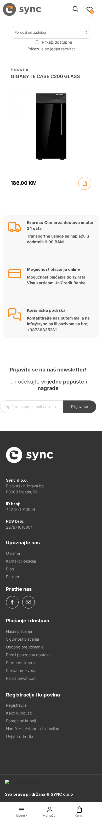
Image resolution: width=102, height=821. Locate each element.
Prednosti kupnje (21, 662)
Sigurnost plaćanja (22, 639)
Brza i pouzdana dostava (28, 654)
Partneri (13, 576)
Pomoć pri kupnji (21, 720)
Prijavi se (79, 406)
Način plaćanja (19, 631)
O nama (13, 553)
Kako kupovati (19, 713)
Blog (10, 568)
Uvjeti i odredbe (20, 736)
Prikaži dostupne (57, 42)
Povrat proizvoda (21, 670)
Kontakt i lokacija (21, 561)
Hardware (19, 69)
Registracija (16, 705)
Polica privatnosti (21, 678)
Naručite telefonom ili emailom (33, 728)
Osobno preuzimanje (25, 647)
